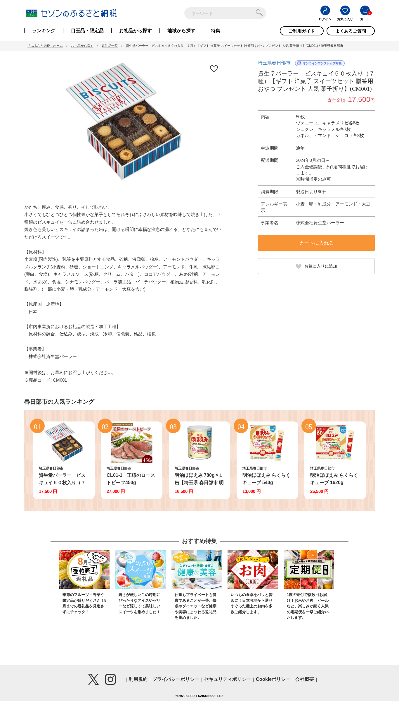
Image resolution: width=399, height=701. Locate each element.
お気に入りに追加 (320, 266)
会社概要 (304, 679)
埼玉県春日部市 (274, 62)
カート (365, 19)
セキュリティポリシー (227, 679)
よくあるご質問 (350, 30)
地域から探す (181, 30)
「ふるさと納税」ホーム (45, 45)
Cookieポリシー (273, 679)
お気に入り (345, 19)
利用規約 (138, 679)
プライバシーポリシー (175, 679)
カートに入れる (316, 243)
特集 (215, 30)
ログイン (325, 19)
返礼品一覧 (110, 45)
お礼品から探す (135, 30)
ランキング (43, 30)
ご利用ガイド (302, 30)
